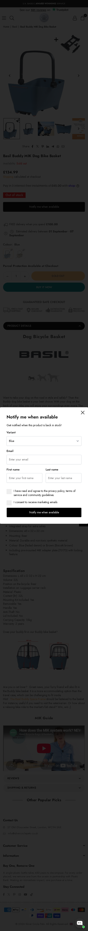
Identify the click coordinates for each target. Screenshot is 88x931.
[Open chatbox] (80, 923)
